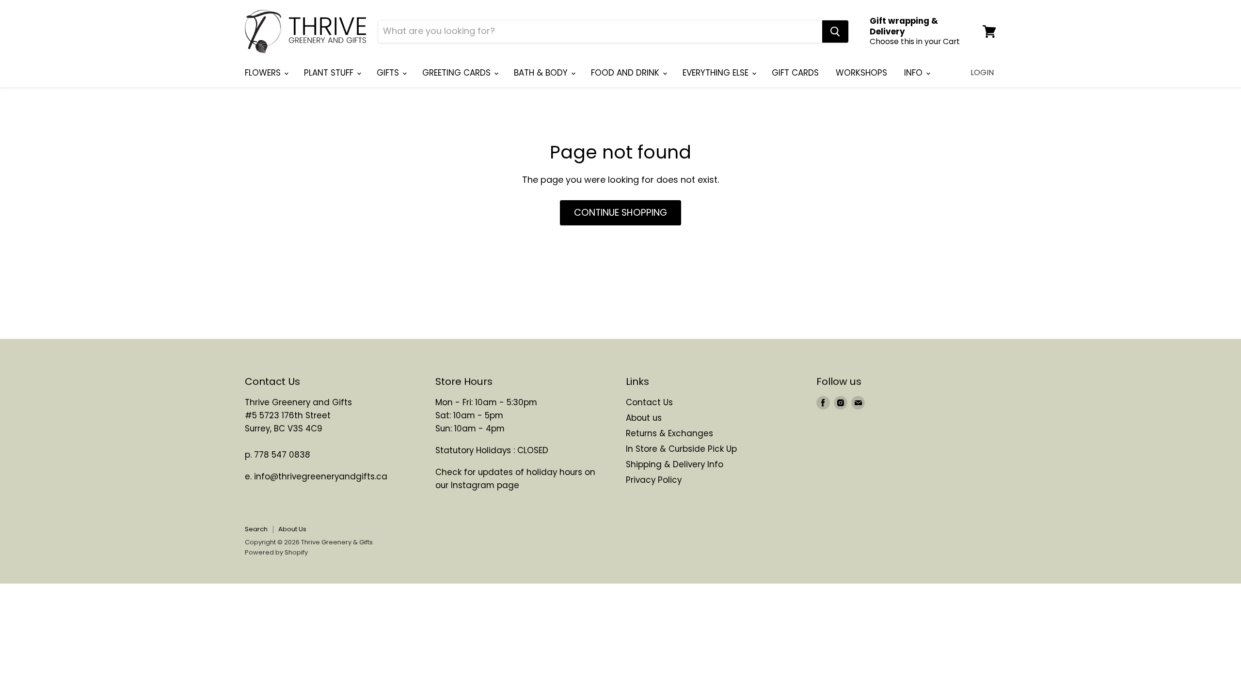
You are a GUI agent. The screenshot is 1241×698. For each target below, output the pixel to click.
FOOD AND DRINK (626, 73)
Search (256, 529)
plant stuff (330, 73)
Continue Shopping (620, 212)
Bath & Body (542, 73)
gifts (389, 73)
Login (982, 72)
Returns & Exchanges (669, 433)
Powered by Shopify (276, 552)
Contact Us (649, 402)
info (914, 73)
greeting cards (457, 73)
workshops (861, 73)
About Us (292, 529)
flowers (264, 73)
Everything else (717, 73)
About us (644, 418)
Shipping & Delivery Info (674, 464)
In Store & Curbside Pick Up (681, 449)
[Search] (835, 31)
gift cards (795, 73)
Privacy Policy (654, 480)
